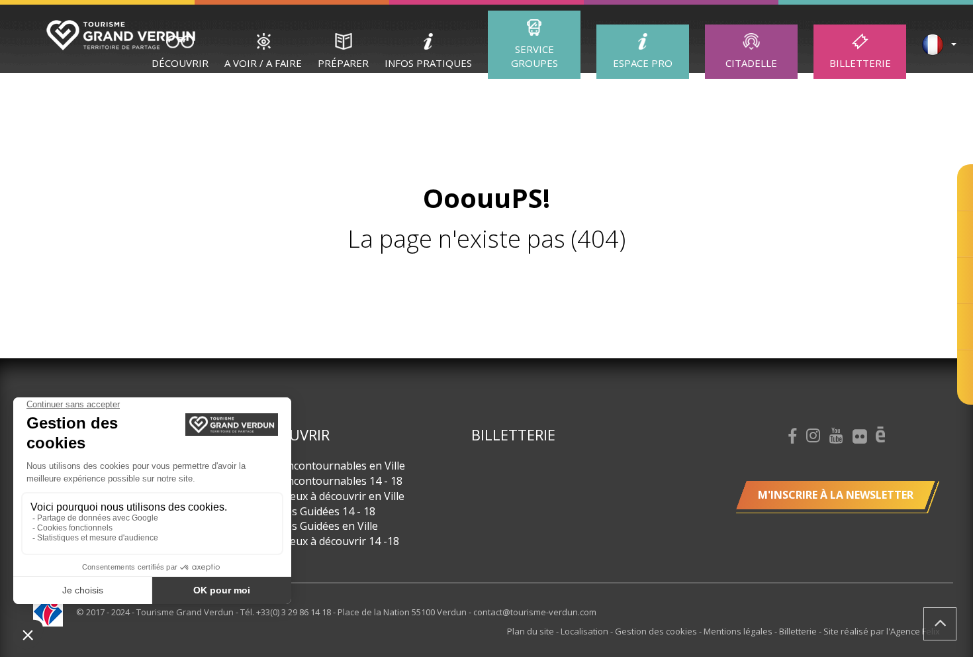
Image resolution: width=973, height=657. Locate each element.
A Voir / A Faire (263, 63)
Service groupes (534, 56)
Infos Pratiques (428, 63)
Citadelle (751, 63)
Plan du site (531, 631)
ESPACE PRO (642, 63)
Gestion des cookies (657, 631)
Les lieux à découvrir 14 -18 (332, 541)
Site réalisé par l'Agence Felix (881, 631)
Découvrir (180, 63)
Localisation (585, 631)
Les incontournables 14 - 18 (333, 481)
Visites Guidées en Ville (321, 526)
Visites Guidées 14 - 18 (320, 511)
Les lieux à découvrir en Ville (334, 496)
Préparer (343, 63)
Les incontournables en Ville (335, 465)
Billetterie (860, 63)
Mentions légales (739, 631)
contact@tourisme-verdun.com (534, 612)
